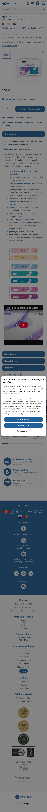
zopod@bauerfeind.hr (24, 414)
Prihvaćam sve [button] (23, 419)
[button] (23, 431)
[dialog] (23, 406)
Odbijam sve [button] (23, 425)
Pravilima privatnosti (10, 411)
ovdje (24, 389)
